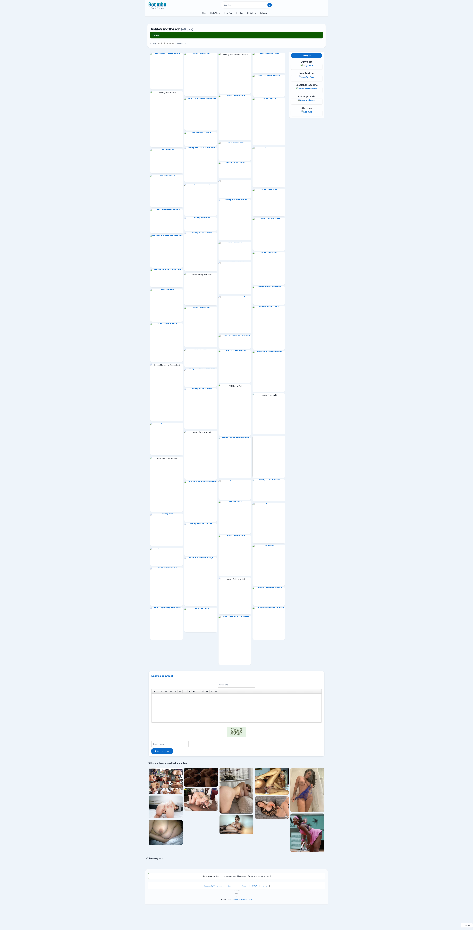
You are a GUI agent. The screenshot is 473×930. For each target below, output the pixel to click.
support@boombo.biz (243, 899)
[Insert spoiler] (216, 691)
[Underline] (162, 691)
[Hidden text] (203, 691)
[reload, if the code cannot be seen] (236, 733)
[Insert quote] (207, 691)
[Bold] (154, 691)
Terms (264, 886)
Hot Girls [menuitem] (239, 13)
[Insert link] (189, 691)
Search (244, 886)
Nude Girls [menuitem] (251, 13)
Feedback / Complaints (213, 886)
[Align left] (171, 691)
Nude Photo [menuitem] (215, 13)
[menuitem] (204, 12)
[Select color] (198, 691)
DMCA (254, 886)
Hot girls (156, 35)
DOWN (468, 925)
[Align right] (179, 691)
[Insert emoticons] (184, 691)
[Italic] (158, 691)
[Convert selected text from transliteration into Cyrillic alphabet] (211, 691)
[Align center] (175, 691)
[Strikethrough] (166, 691)
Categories (232, 886)
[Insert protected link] (194, 691)
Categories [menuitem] (264, 13)
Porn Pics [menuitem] (228, 13)
